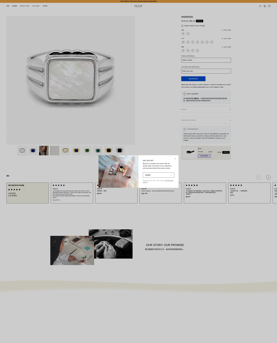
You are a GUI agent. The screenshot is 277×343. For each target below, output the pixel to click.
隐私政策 (167, 180)
